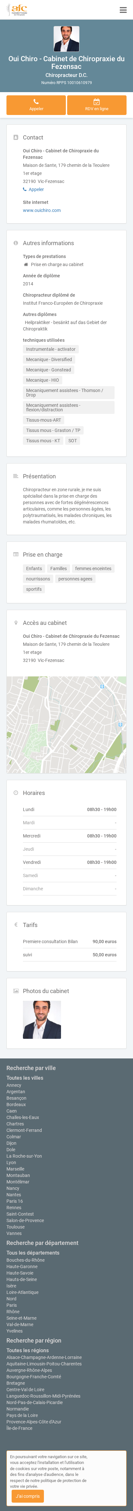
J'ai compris (28, 1496)
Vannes (14, 1233)
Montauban (18, 1175)
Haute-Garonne (21, 1266)
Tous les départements (32, 1253)
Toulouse (15, 1226)
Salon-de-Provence (25, 1220)
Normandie (17, 1408)
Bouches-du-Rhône (25, 1260)
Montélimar (17, 1181)
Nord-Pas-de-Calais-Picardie (34, 1402)
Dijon (11, 1143)
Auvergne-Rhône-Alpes (29, 1370)
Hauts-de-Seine (21, 1279)
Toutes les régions (27, 1350)
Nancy (12, 1188)
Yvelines (14, 1331)
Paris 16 (14, 1201)
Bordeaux (16, 1104)
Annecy (13, 1085)
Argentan (15, 1091)
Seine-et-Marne (21, 1318)
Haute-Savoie (19, 1273)
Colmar (13, 1136)
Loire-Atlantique (22, 1292)
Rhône (12, 1311)
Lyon (11, 1162)
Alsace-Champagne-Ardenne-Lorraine (44, 1357)
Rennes (13, 1207)
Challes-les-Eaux (22, 1117)
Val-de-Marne (19, 1324)
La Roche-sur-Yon (24, 1156)
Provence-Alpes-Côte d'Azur (33, 1421)
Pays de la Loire (22, 1415)
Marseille (15, 1169)
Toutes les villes (24, 1078)
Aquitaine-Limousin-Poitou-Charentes (44, 1363)
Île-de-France (19, 1428)
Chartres (15, 1123)
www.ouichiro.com (42, 210)
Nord (11, 1298)
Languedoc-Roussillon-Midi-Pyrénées (43, 1396)
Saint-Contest (20, 1214)
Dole (10, 1149)
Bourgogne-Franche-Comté (33, 1376)
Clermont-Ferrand (24, 1130)
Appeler (36, 189)
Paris (11, 1305)
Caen (11, 1111)
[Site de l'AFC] (16, 9)
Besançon (16, 1098)
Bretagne (15, 1383)
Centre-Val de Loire (25, 1389)
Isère (11, 1285)
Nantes (13, 1194)
